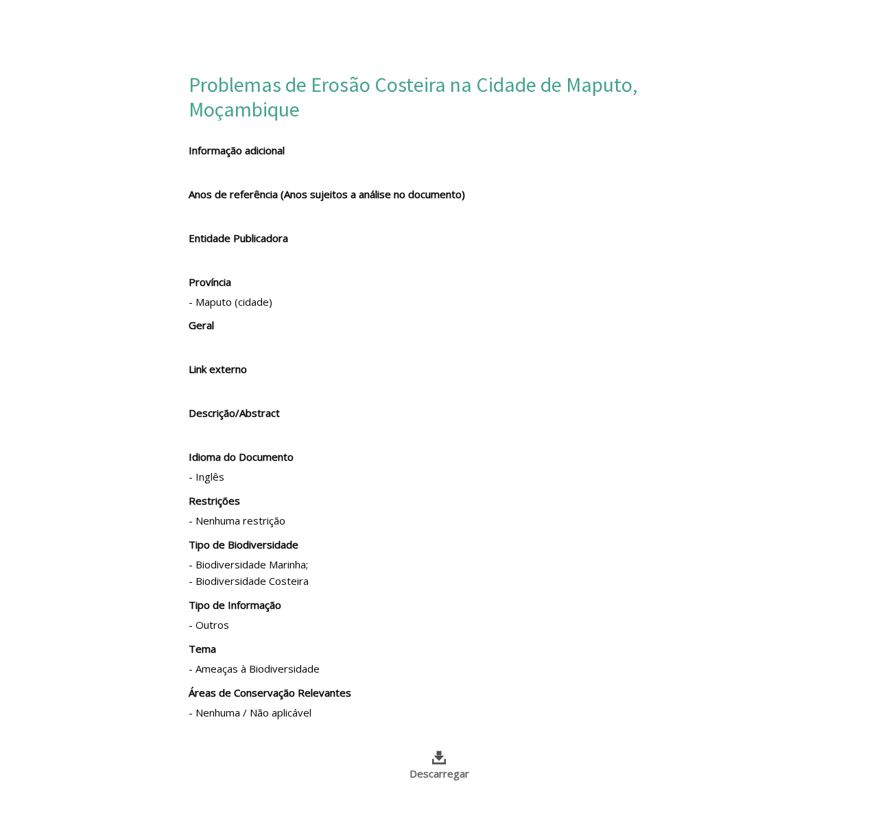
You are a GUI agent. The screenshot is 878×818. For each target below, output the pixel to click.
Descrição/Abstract (234, 413)
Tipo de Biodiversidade (243, 544)
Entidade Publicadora (238, 238)
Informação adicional (237, 150)
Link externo (218, 369)
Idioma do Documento (241, 457)
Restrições (214, 500)
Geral (201, 325)
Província (210, 282)
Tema (202, 648)
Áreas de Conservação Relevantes (270, 692)
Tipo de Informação (235, 605)
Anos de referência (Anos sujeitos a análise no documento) (327, 194)
